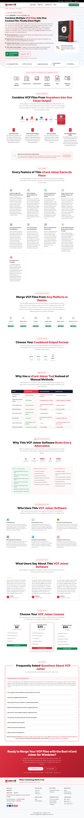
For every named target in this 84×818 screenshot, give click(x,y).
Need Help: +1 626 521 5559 (65, 1)
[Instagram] (17, 806)
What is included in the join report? (16, 722)
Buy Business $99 (67, 648)
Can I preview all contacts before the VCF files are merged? (22, 717)
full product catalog (28, 736)
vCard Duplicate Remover (66, 736)
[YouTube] (15, 806)
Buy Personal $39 (42, 648)
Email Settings (38, 801)
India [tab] (16, 792)
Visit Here (18, 801)
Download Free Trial (36, 768)
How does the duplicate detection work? (17, 697)
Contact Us (48, 4)
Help (36, 799)
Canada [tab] (10, 792)
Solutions (33, 4)
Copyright (52, 804)
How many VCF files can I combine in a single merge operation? (23, 702)
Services (37, 792)
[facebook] (8, 806)
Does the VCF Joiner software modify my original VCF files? (22, 712)
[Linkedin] (12, 806)
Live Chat (45, 736)
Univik (48, 812)
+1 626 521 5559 (20, 799)
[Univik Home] (10, 5)
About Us (40, 4)
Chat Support (74, 4)
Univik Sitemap (68, 793)
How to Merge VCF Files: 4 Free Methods (35, 156)
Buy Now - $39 (25, 54)
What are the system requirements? (16, 727)
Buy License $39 (50, 768)
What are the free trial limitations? (15, 732)
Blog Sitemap (67, 792)
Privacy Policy (53, 801)
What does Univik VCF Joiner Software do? (18, 678)
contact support (37, 736)
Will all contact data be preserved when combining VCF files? (22, 707)
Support (76, 1)
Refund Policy (53, 802)
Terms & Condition (54, 799)
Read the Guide (66, 155)
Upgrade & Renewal (54, 790)
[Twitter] (10, 806)
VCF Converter (55, 736)
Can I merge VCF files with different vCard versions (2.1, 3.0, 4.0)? (23, 692)
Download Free (17, 645)
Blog (54, 4)
